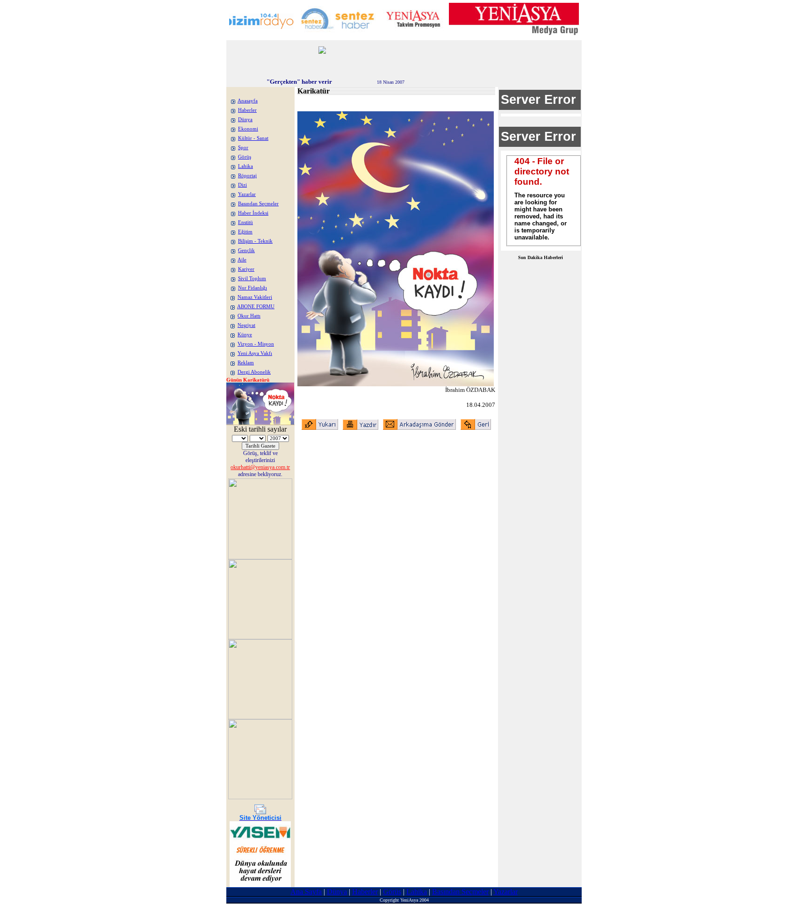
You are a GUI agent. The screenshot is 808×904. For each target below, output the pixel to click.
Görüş (244, 156)
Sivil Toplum (252, 278)
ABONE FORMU (255, 306)
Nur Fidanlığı (252, 287)
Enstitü (245, 222)
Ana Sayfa (306, 892)
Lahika (245, 166)
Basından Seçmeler (258, 203)
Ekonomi (248, 128)
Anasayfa (248, 100)
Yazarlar (247, 194)
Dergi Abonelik (254, 372)
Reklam (246, 362)
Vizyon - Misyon (256, 344)
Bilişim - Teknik (255, 241)
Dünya (245, 119)
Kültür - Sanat (253, 138)
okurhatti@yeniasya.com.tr (260, 467)
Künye (245, 334)
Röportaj (247, 175)
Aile (242, 259)
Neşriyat (246, 325)
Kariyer (246, 269)
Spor (243, 147)
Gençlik (246, 250)
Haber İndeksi (253, 213)
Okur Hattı (249, 315)
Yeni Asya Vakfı (255, 353)
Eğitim (245, 231)
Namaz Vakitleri (255, 297)
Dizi (242, 185)
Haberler (247, 110)
